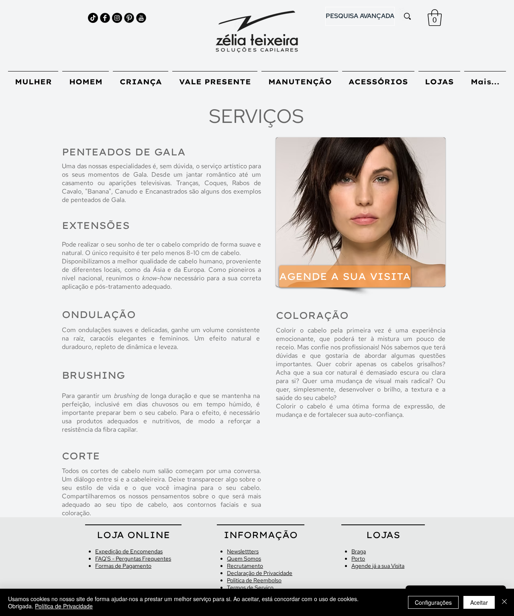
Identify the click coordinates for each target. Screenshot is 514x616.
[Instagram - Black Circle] (117, 18)
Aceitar (479, 602)
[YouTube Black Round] (141, 18)
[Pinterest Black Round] (129, 18)
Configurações (433, 602)
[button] (435, 17)
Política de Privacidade (64, 606)
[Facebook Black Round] (105, 18)
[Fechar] (504, 602)
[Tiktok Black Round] (93, 18)
